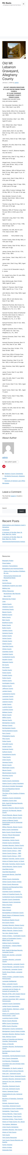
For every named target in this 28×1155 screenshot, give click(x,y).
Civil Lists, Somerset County (11, 1089)
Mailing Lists (6, 588)
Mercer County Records (9, 1021)
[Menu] (23, 4)
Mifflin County (6, 717)
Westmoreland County (9, 773)
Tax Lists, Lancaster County (11, 996)
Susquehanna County (9, 754)
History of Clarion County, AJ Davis (13, 861)
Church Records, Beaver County (12, 815)
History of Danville (8, 1044)
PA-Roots (6, 3)
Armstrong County (8, 609)
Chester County (7, 641)
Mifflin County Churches (9, 1026)
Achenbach (5, 530)
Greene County (7, 680)
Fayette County (7, 670)
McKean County (7, 712)
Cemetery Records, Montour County (13, 1034)
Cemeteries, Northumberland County (13, 1056)
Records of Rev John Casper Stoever (13, 994)
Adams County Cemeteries (10, 781)
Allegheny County (7, 607)
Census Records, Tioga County (12, 1114)
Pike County (6, 738)
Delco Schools (6, 910)
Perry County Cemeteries (10, 1058)
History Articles (7, 1147)
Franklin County (7, 675)
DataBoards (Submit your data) (12, 585)
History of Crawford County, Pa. (12, 894)
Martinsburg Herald (8, 837)
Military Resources (8, 591)
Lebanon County (7, 701)
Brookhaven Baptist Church (10, 920)
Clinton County (7, 649)
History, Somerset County (10, 1091)
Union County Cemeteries (10, 1127)
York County (6, 778)
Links (4, 601)
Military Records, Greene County (12, 930)
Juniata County (7, 691)
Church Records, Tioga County (11, 1116)
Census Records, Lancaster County (13, 964)
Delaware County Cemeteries (11, 902)
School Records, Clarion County (12, 866)
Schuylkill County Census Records (12, 1071)
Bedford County (7, 614)
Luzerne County (7, 707)
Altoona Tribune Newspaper (11, 835)
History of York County (9, 1132)
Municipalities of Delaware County (13, 912)
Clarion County (7, 643)
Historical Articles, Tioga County (12, 1119)
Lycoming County (7, 709)
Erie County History (8, 922)
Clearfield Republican (9, 872)
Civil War (5, 580)
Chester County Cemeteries (11, 843)
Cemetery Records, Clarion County (13, 845)
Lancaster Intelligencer (9, 981)
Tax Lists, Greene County (10, 933)
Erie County (5, 667)
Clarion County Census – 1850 (11, 850)
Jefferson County (7, 688)
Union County (6, 760)
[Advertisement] (14, 22)
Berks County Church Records (11, 832)
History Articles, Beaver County (12, 818)
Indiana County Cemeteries (10, 943)
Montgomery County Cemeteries (12, 1029)
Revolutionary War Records (12, 593)
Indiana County (7, 686)
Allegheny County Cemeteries (13, 473)
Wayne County (6, 770)
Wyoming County (7, 775)
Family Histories (7, 1145)
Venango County (7, 762)
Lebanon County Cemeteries (11, 1003)
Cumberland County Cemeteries (12, 897)
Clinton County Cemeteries (10, 879)
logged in (13, 496)
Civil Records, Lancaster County (12, 969)
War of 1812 (7, 596)
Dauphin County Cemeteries (11, 899)
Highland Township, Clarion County (13, 858)
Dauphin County (7, 659)
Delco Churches (7, 905)
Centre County (6, 638)
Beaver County (7, 612)
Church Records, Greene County (12, 928)
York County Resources (9, 1137)
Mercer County (7, 715)
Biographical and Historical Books (12, 568)
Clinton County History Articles (11, 882)
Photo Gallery (6, 563)
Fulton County (6, 678)
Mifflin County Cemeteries (10, 1023)
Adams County (7, 604)
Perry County (6, 733)
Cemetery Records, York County (12, 1129)
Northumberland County (10, 731)
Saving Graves (6, 583)
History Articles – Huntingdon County (14, 936)
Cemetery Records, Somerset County (14, 1079)
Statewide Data (7, 1150)
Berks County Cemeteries (10, 829)
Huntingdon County (8, 683)
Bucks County (6, 625)
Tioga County (6, 757)
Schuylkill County (7, 744)
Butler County (6, 628)
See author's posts (10, 462)
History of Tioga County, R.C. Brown (13, 1122)
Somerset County (7, 749)
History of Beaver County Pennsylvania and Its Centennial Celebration (12, 822)
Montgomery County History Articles (13, 1031)
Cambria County (7, 630)
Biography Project (7, 560)
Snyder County (7, 746)
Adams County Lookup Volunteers (13, 783)
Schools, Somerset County (10, 1103)
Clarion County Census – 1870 (11, 856)
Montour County (7, 725)
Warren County (7, 765)
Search (4, 508)
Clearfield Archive (7, 869)
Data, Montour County (9, 1036)
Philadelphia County (8, 736)
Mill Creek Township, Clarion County (13, 864)
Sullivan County (7, 752)
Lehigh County (6, 704)
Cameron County (7, 633)
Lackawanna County (8, 694)
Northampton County (8, 728)
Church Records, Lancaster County (13, 967)
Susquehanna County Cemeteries (12, 1108)
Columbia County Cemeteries (11, 891)
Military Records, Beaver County (12, 827)
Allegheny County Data (9, 800)
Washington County (8, 767)
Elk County (5, 665)
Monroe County (7, 720)
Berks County (6, 617)
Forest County (6, 672)
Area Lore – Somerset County (11, 1073)
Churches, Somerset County (11, 1086)
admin (5, 457)
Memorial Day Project (9, 599)
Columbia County (7, 651)
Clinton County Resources (10, 884)
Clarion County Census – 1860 (11, 853)
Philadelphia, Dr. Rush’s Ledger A (12, 1068)
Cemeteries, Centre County (10, 840)
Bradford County (7, 622)
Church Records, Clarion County (12, 848)
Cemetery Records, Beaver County (13, 808)
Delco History (6, 907)
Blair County (6, 620)
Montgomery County (8, 723)
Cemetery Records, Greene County (13, 925)
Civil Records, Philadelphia (10, 1061)
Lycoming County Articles (10, 1018)
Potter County (6, 741)
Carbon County (7, 636)
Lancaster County (7, 696)
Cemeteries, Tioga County (10, 1111)
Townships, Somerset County (11, 1106)
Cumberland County (8, 657)
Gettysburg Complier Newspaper (12, 786)
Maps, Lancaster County (10, 984)
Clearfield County (7, 646)
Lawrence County (7, 699)
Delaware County (7, 662)
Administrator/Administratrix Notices (13, 541)
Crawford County (7, 654)
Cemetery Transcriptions (10, 566)
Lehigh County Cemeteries (10, 1006)
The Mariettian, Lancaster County (12, 986)
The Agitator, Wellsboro (9, 1124)
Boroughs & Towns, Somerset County (14, 1076)
